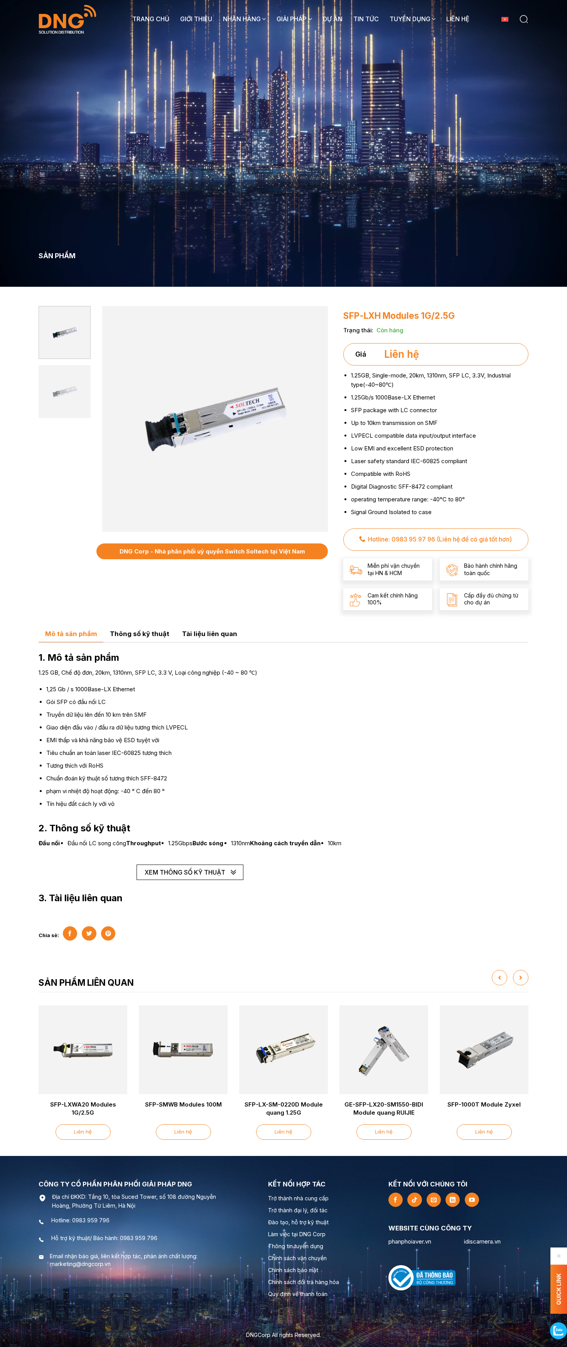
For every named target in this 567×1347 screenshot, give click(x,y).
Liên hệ (457, 19)
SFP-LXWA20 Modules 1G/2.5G (83, 1108)
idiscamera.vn (482, 1241)
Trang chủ (150, 19)
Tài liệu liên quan (209, 634)
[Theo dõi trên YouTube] (472, 1200)
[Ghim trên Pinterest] (108, 933)
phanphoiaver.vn (409, 1241)
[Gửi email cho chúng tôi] (434, 1200)
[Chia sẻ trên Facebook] (70, 933)
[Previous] (114, 418)
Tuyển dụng (410, 19)
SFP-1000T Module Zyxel (484, 1104)
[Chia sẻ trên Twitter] (89, 933)
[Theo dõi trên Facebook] (395, 1200)
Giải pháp (292, 19)
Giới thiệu (196, 19)
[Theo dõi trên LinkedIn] (453, 1200)
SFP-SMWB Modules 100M (183, 1104)
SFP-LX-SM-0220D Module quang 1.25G (284, 1108)
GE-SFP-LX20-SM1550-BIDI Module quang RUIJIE (383, 1108)
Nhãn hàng (242, 19)
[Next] (315, 418)
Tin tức (366, 19)
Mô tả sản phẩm (71, 634)
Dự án (333, 19)
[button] (523, 19)
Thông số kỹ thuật (139, 634)
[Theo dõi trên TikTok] (414, 1200)
